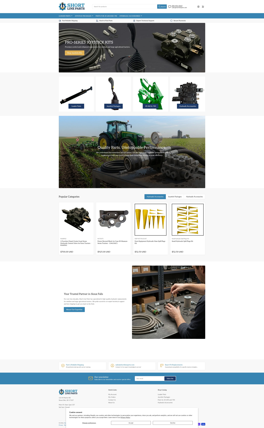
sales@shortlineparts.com (179, 7)
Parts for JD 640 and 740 (106, 16)
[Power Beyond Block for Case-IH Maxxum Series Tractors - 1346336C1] (113, 220)
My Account (112, 394)
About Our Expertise (74, 309)
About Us (111, 402)
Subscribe (170, 378)
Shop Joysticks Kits (74, 53)
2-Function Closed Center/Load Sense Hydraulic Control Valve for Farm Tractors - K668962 (75, 243)
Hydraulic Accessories (129, 16)
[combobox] (129, 6)
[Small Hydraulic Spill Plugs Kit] (188, 220)
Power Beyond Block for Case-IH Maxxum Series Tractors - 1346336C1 (112, 242)
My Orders (112, 397)
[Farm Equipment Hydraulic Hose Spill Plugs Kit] (150, 220)
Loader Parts (65, 16)
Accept (131, 423)
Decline (172, 423)
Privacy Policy (125, 417)
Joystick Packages (83, 16)
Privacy (61, 425)
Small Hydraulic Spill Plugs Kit (182, 241)
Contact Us (112, 400)
